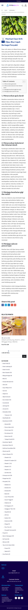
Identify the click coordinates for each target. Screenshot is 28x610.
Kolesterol (7, 521)
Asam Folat (5, 363)
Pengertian (5, 478)
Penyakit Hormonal (9, 530)
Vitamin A (7, 457)
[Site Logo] (12, 5)
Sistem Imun (8, 436)
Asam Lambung (6, 366)
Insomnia (5, 402)
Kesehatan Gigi (6, 442)
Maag (6, 524)
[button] (23, 6)
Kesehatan (5, 421)
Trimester (7, 415)
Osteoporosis (6, 475)
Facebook (3, 305)
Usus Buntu (5, 554)
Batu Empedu (6, 372)
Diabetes (7, 503)
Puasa (6, 548)
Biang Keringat (6, 375)
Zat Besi (7, 472)
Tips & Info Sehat (7, 545)
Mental (6, 424)
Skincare (5, 542)
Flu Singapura (8, 506)
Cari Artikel (6, 352)
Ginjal (4, 393)
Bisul (4, 378)
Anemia (6, 487)
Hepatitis (7, 512)
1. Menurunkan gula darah (10, 84)
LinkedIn (9, 305)
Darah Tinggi (8, 499)
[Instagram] (22, 598)
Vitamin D (7, 466)
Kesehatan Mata (7, 445)
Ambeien (7, 484)
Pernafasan (8, 433)
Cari (24, 356)
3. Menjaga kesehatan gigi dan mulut (12, 89)
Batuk (6, 493)
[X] (19, 598)
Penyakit (5, 481)
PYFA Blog (19, 1)
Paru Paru (7, 527)
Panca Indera (8, 427)
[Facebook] (16, 598)
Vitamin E (7, 469)
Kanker (6, 518)
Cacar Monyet (8, 496)
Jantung (5, 405)
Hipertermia (6, 396)
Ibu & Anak (5, 399)
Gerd (4, 390)
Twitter (6, 305)
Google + (12, 305)
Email (15, 305)
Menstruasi (5, 451)
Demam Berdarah (7, 381)
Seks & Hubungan (7, 536)
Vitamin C (7, 463)
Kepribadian (6, 418)
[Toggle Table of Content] (23, 81)
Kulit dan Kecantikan (8, 448)
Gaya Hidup (6, 387)
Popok (4, 533)
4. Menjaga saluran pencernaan (11, 91)
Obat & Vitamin (6, 454)
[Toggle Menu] (2, 5)
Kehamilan (5, 412)
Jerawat (5, 409)
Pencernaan (8, 430)
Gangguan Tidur (9, 509)
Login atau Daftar (11, 1)
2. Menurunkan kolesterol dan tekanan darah (13, 86)
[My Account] (25, 5)
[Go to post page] (14, 326)
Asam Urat (5, 369)
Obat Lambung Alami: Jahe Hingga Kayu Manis (13, 341)
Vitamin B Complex (9, 460)
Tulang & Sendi (8, 439)
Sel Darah (5, 539)
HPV (6, 515)
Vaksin (6, 551)
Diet (4, 384)
